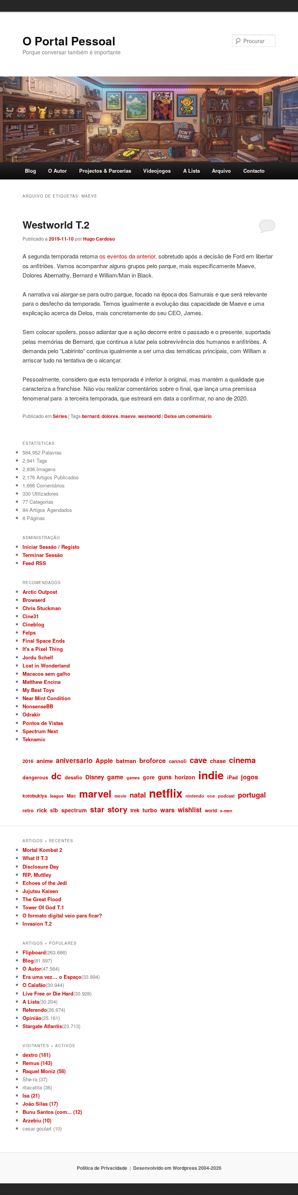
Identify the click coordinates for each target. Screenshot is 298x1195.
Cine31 (31, 616)
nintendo (194, 796)
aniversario (74, 760)
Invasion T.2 (37, 923)
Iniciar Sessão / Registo (51, 546)
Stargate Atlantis (42, 1026)
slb (54, 810)
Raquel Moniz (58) (44, 1071)
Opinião (32, 1018)
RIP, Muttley (37, 874)
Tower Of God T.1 (43, 907)
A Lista (191, 170)
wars (167, 809)
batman (126, 761)
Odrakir (31, 714)
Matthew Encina (42, 681)
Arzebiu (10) (37, 1120)
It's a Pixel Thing (43, 648)
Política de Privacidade (102, 1167)
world (211, 810)
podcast (226, 796)
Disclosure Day (41, 866)
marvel (95, 793)
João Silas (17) (40, 1103)
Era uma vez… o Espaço (52, 976)
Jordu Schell (38, 657)
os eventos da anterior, (128, 256)
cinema (242, 759)
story (117, 809)
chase (218, 761)
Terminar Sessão (43, 554)
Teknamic (34, 739)
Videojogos (157, 170)
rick (42, 810)
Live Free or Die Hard (48, 993)
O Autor (57, 170)
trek (134, 810)
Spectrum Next (40, 731)
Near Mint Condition (47, 698)
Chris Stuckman (42, 608)
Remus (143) (37, 1063)
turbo (149, 810)
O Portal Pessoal (69, 40)
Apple (104, 760)
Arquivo (221, 170)
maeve (128, 416)
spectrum (74, 810)
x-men (226, 810)
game (115, 776)
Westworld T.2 (56, 224)
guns (165, 777)
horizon (185, 777)
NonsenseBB (38, 706)
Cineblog (33, 624)
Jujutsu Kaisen (40, 891)
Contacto (254, 170)
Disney (94, 777)
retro (28, 810)
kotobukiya (35, 795)
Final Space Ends (44, 640)
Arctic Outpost (40, 591)
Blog (30, 170)
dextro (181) (36, 1054)
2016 (28, 761)
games (133, 777)
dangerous (35, 777)
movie (120, 796)
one (211, 796)
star (97, 809)
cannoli (178, 761)
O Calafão (34, 985)
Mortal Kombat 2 (42, 849)
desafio (73, 777)
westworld (149, 416)
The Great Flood (42, 899)
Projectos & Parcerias (105, 170)
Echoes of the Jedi (45, 882)
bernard (90, 416)
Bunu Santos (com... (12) (52, 1111)
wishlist (190, 809)
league (57, 796)
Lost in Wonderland (46, 665)
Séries (60, 416)
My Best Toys (38, 690)
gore (149, 777)
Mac (71, 795)
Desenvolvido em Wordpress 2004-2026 (177, 1167)
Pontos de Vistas (43, 723)
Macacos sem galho (46, 673)
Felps (29, 632)
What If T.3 (35, 858)
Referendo (35, 1009)
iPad (232, 777)
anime (44, 760)
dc (56, 776)
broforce (152, 760)
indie (211, 775)
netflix (165, 793)
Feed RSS (34, 563)
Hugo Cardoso (99, 238)
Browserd (34, 600)
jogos (249, 776)
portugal (252, 794)
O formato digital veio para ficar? (62, 915)
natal (138, 794)
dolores (110, 416)
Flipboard (34, 952)
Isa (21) (31, 1095)
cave (198, 759)
